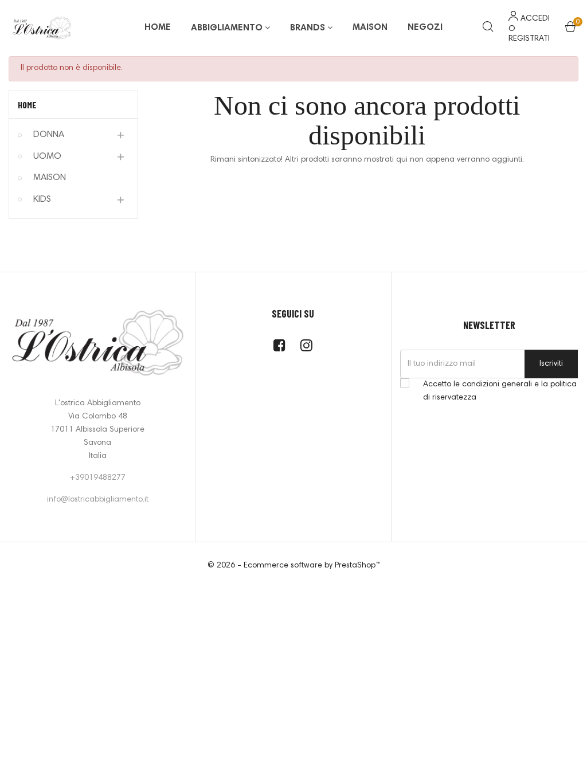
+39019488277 (98, 478)
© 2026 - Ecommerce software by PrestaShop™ (294, 566)
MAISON (49, 177)
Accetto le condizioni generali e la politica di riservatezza (500, 391)
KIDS (42, 199)
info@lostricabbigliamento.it (97, 500)
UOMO (47, 156)
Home (27, 104)
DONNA (48, 134)
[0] (570, 29)
